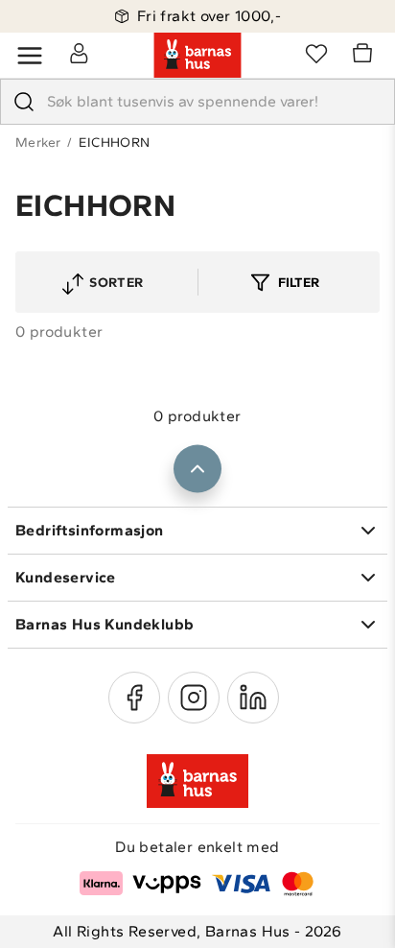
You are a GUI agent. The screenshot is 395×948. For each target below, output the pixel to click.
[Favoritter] (316, 53)
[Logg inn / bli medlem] (79, 53)
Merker (37, 142)
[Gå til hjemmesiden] (197, 56)
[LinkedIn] (253, 697)
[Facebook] (134, 697)
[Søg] (24, 102)
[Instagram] (194, 697)
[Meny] (30, 56)
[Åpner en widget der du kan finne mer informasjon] (292, 914)
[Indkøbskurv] (365, 56)
